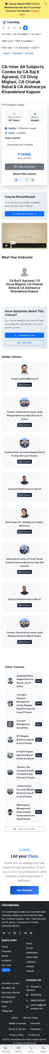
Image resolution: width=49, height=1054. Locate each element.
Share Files (32, 957)
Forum (29, 948)
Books (5, 956)
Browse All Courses (23, 213)
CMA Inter (7, 47)
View (38, 681)
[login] (25, 27)
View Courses (24, 384)
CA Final (6, 34)
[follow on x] (9, 933)
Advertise (35, 1023)
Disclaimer (35, 1029)
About (15, 1017)
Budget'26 (7, 1001)
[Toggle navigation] (4, 28)
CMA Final (7, 41)
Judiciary (31, 961)
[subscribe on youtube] (25, 933)
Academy (6, 960)
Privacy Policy (16, 1034)
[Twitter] (22, 180)
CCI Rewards (8, 997)
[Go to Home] (8, 27)
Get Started (24, 890)
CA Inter (35, 34)
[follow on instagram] (20, 933)
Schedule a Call (26, 335)
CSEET (35, 47)
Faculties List (8, 987)
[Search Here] (14, 27)
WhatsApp (35, 994)
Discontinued (26, 166)
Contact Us (34, 1034)
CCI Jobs (6, 965)
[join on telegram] (31, 933)
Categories (7, 1010)
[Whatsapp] (27, 180)
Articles (30, 966)
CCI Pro (6, 970)
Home (5, 946)
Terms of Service (17, 1029)
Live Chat (26, 342)
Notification (32, 952)
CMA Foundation (24, 41)
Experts (30, 971)
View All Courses (26, 829)
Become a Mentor (11, 992)
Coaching (13, 22)
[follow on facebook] (4, 933)
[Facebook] (16, 180)
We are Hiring (30, 1017)
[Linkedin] (32, 180)
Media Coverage (17, 1023)
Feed (4, 1006)
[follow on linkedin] (15, 933)
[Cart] (20, 27)
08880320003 (37, 1000)
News (29, 943)
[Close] (45, 4)
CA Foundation (20, 34)
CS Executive (22, 47)
